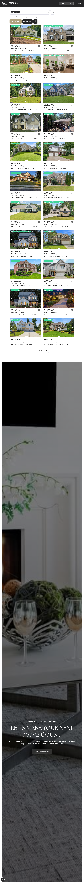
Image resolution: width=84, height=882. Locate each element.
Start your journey (42, 751)
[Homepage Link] (10, 3)
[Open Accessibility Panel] (3, 879)
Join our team (66, 3)
